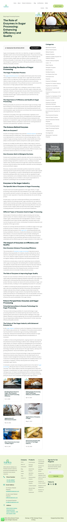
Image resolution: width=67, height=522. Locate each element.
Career (22, 473)
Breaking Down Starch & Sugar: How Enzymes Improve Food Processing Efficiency (12, 394)
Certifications (40, 3)
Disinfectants (49, 69)
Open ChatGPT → (35, 48)
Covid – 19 (48, 63)
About (19, 3)
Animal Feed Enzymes (51, 49)
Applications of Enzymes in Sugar (33, 417)
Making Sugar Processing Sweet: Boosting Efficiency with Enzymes (33, 393)
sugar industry (10, 328)
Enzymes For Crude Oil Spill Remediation (41, 461)
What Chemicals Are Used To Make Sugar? (12, 442)
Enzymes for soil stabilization (53, 106)
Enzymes (48, 79)
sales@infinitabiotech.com (12, 491)
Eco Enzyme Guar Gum (51, 74)
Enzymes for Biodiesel (51, 81)
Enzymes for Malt (50, 100)
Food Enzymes (32, 462)
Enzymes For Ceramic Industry (53, 83)
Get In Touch (58, 6)
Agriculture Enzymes (51, 47)
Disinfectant (31, 492)
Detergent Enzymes (51, 67)
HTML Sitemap (34, 518)
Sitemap (27, 518)
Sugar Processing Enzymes (12, 16)
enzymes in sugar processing (21, 251)
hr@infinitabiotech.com (12, 497)
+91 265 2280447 (10, 480)
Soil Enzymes (49, 123)
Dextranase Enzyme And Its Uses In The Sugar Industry (33, 442)
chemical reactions (31, 133)
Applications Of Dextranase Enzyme (10, 419)
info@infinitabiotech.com (12, 502)
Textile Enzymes (50, 130)
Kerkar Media (60, 518)
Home (15, 3)
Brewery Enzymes (50, 54)
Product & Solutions (26, 3)
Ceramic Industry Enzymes (52, 60)
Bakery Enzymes (50, 52)
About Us (23, 464)
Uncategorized (49, 133)
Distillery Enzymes (50, 72)
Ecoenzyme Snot (50, 76)
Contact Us (23, 478)
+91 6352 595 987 (10, 481)
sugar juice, (24, 230)
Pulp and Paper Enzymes (52, 117)
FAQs (47, 8)
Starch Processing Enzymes (52, 126)
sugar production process (11, 76)
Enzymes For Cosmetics (51, 85)
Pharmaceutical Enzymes (52, 115)
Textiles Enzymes (32, 485)
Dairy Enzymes (49, 65)
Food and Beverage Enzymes (53, 108)
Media (46, 3)
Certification (23, 466)
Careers (42, 8)
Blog (35, 3)
